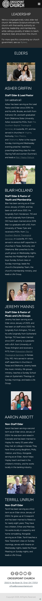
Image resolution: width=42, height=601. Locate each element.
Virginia (28, 132)
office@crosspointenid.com (21, 586)
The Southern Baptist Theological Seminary (20, 125)
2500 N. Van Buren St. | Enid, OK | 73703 (21, 582)
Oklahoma (13, 139)
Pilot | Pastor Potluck (25, 157)
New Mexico (20, 136)
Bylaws (24, 42)
